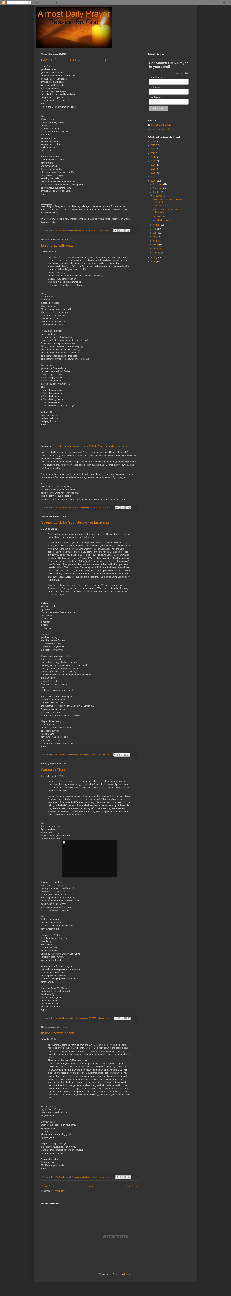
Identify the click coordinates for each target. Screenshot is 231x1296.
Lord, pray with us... (57, 245)
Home (90, 1186)
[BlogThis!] (118, 230)
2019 (153, 169)
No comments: (104, 230)
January (157, 252)
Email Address (157, 77)
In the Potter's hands (58, 1033)
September (158, 196)
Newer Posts (48, 1186)
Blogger (127, 1274)
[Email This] (115, 230)
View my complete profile (159, 129)
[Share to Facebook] (124, 230)
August (156, 225)
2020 (153, 165)
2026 (153, 141)
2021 (153, 161)
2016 (153, 181)
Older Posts (131, 1186)
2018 (153, 173)
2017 (153, 177)
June (155, 233)
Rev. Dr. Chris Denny (161, 125)
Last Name (155, 97)
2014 (153, 261)
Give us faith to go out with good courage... (76, 60)
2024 (153, 149)
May (155, 237)
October (157, 192)
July (155, 229)
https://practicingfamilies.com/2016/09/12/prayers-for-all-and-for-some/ (92, 446)
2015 (153, 257)
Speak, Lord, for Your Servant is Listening (75, 522)
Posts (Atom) (59, 1191)
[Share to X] (121, 230)
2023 (153, 153)
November (158, 188)
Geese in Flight (53, 769)
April (155, 241)
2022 (153, 157)
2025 (153, 145)
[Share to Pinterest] (128, 230)
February (157, 249)
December (158, 184)
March (156, 245)
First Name (155, 87)
